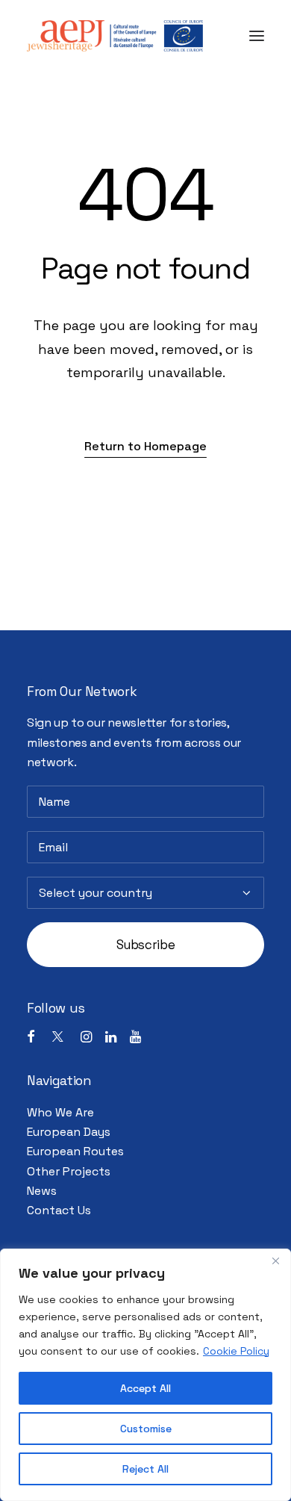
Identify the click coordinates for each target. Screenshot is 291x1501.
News (42, 1191)
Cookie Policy (236, 1351)
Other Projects (68, 1171)
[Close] (275, 1261)
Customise (146, 1428)
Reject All (145, 1469)
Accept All (145, 1388)
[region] (145, 1375)
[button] (256, 36)
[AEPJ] (115, 36)
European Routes (75, 1151)
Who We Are (60, 1112)
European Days (68, 1132)
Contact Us (59, 1210)
